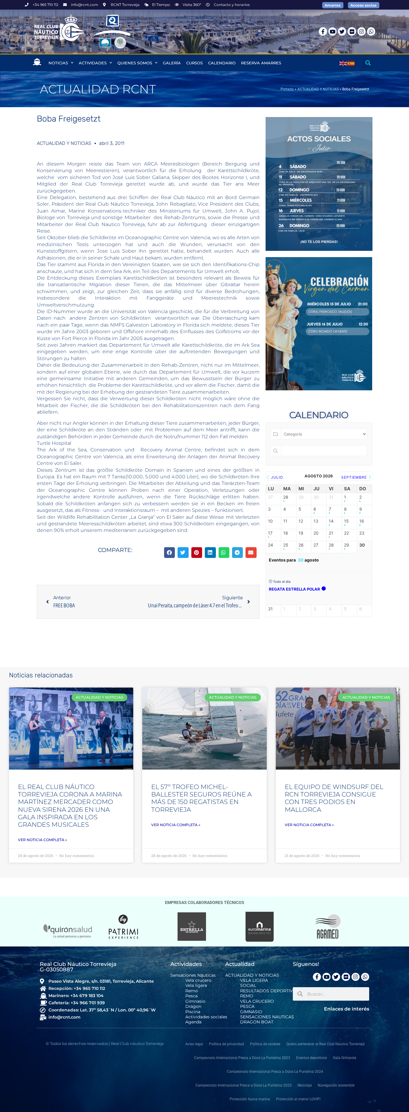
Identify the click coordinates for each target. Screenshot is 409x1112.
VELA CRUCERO (257, 1001)
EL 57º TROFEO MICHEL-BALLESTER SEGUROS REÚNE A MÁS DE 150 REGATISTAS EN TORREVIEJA (201, 798)
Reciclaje (305, 1085)
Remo (191, 990)
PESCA (247, 1006)
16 (361, 521)
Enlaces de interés (346, 1009)
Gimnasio (195, 1001)
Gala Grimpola (344, 1058)
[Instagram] (362, 31)
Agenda (193, 1022)
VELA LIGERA (254, 980)
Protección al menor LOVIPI (298, 1099)
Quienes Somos (134, 62)
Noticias (58, 62)
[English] (343, 63)
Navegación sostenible (336, 1085)
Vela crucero (198, 980)
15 (346, 521)
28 (285, 497)
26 (301, 545)
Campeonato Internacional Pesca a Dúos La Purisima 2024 (275, 1071)
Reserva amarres (261, 62)
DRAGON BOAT (256, 1022)
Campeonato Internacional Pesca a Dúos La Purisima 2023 (242, 1058)
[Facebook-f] (323, 31)
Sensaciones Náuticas (193, 975)
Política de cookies (265, 1044)
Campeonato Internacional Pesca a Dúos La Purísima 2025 (244, 1085)
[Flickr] (352, 31)
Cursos (194, 62)
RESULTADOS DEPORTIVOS (269, 990)
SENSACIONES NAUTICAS (267, 1017)
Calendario (222, 62)
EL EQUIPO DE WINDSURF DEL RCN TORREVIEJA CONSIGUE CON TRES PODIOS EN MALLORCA (334, 798)
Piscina (192, 1011)
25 (285, 545)
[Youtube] (332, 31)
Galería (172, 62)
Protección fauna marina (250, 1099)
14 (331, 521)
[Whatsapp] (371, 31)
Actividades (93, 62)
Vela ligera (196, 985)
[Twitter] (342, 31)
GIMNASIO (251, 1011)
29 (346, 545)
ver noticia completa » (42, 840)
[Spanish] (351, 63)
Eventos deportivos (311, 1058)
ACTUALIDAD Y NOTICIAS (318, 89)
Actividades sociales (206, 1017)
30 (362, 545)
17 (270, 533)
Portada (287, 89)
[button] (368, 63)
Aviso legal (194, 1044)
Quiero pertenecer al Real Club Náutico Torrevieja (325, 1044)
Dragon (193, 1006)
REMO (246, 996)
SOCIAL (248, 985)
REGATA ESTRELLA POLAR (294, 589)
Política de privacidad (226, 1044)
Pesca (191, 996)
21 (331, 533)
